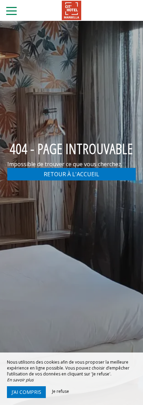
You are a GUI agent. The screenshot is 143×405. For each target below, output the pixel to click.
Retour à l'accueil (71, 174)
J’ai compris (26, 392)
